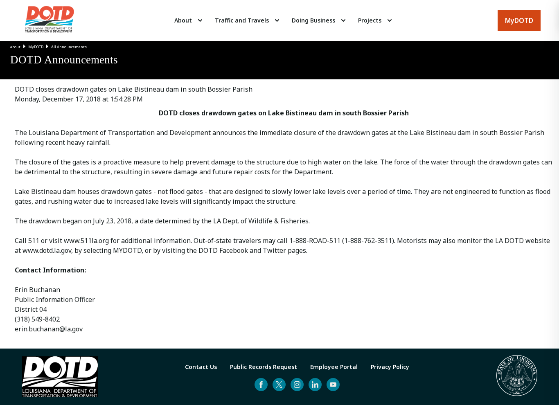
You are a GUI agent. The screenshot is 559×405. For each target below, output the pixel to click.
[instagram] (297, 384)
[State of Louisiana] (516, 376)
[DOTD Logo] (49, 20)
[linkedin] (315, 384)
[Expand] (200, 20)
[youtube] (333, 384)
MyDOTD (35, 47)
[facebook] (261, 384)
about (15, 47)
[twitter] (279, 384)
